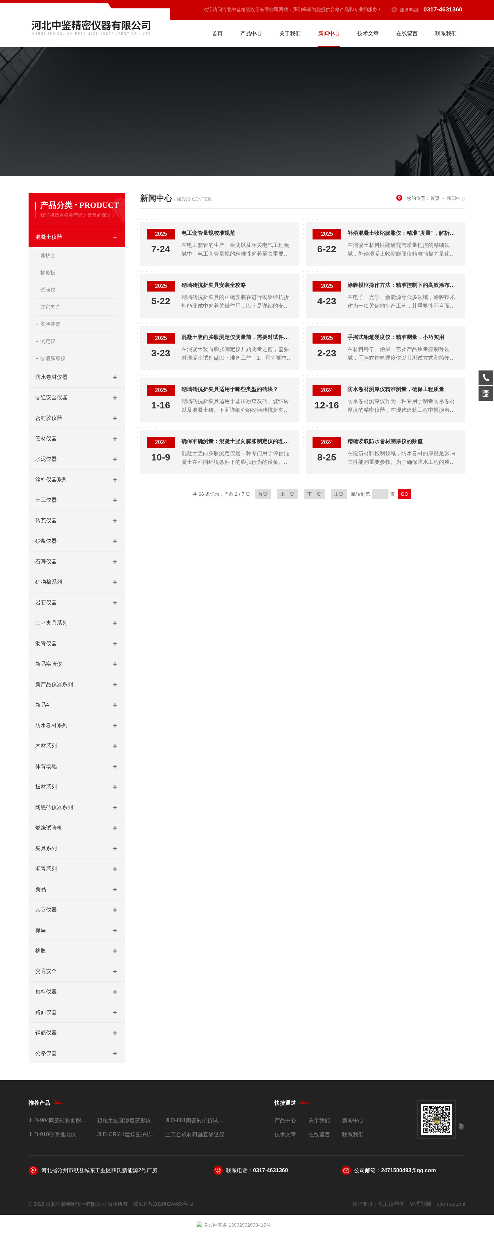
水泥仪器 (46, 459)
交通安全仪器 (51, 397)
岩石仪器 (46, 602)
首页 (217, 33)
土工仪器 (46, 500)
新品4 (42, 705)
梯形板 (47, 272)
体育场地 (46, 766)
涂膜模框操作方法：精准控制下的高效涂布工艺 (403, 285)
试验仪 (47, 290)
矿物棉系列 (48, 582)
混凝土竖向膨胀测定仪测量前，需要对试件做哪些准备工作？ (237, 337)
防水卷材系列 (51, 725)
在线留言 (407, 33)
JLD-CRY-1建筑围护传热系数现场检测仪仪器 (128, 1134)
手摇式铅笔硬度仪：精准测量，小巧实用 (395, 337)
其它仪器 (46, 910)
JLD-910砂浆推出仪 (52, 1134)
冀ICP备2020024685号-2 (163, 1204)
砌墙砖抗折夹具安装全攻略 (213, 285)
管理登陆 (420, 1204)
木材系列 (46, 746)
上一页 (287, 494)
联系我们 (446, 33)
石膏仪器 (46, 561)
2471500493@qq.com (408, 1170)
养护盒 (47, 255)
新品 (40, 889)
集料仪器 (46, 992)
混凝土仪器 (48, 237)
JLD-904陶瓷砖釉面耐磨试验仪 (60, 1120)
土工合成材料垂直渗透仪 (194, 1134)
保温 (40, 930)
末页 (338, 494)
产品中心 (251, 33)
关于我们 (290, 33)
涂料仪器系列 (51, 479)
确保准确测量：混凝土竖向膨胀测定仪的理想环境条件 (237, 441)
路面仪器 (46, 1012)
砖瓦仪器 (46, 520)
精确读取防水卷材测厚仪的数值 (385, 441)
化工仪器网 (391, 1204)
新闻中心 (329, 33)
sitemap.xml (451, 1204)
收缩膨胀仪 (53, 358)
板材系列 (46, 787)
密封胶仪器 (48, 418)
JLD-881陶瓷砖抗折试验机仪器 (196, 1120)
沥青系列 (46, 869)
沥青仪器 (46, 643)
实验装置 (50, 324)
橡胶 (40, 951)
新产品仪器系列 (54, 684)
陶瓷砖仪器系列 (54, 807)
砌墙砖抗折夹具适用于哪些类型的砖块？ (229, 389)
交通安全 (46, 971)
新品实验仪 (48, 664)
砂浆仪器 (46, 541)
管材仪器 (46, 438)
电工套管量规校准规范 (208, 233)
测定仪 (47, 341)
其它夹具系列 (51, 623)
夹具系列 (46, 848)
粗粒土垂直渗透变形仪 (124, 1120)
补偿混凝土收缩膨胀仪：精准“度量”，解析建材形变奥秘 (403, 233)
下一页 (314, 494)
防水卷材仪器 (51, 377)
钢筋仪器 (46, 1032)
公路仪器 (46, 1053)
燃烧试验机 (48, 828)
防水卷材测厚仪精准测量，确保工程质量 (395, 389)
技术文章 (368, 33)
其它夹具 (50, 307)
